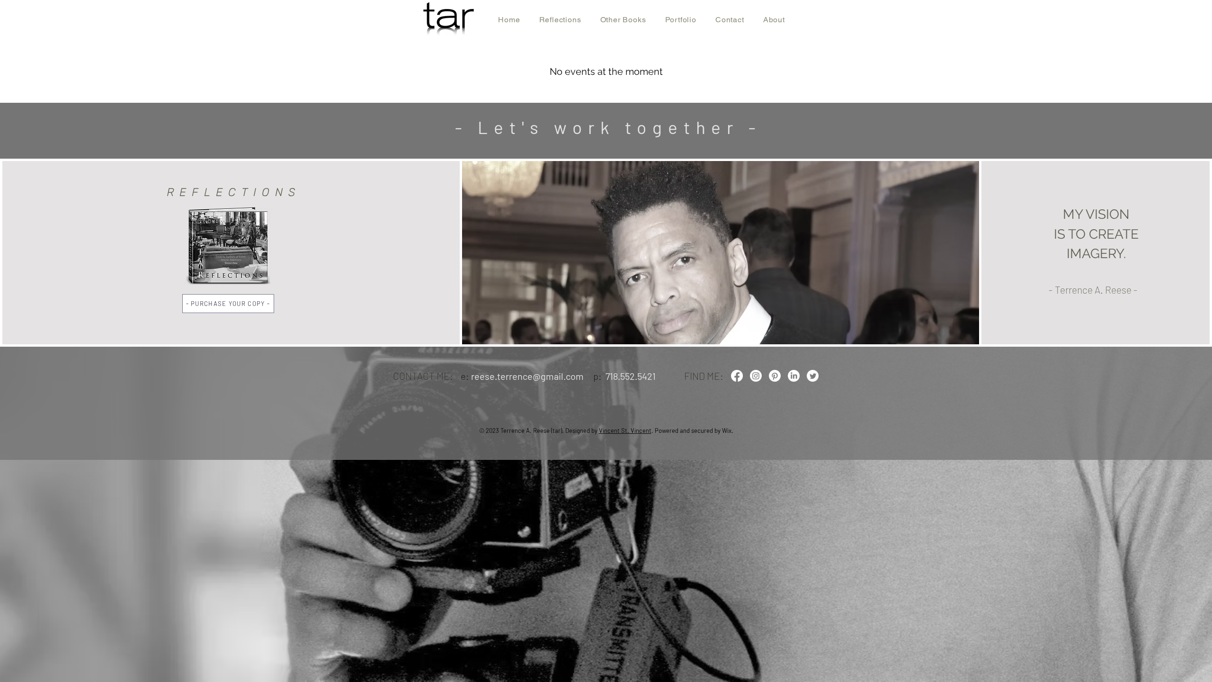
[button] (228, 303)
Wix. (727, 430)
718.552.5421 (631, 376)
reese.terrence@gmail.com (527, 376)
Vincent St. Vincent (625, 430)
